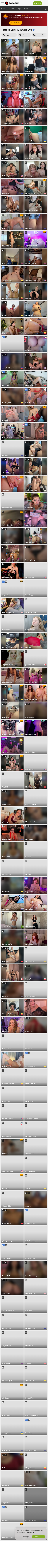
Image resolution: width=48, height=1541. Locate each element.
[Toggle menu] (2, 3)
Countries (25, 35)
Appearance (10, 35)
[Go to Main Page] (14, 3)
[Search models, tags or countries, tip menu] (44, 8)
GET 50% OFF (16, 23)
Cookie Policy (30, 1532)
